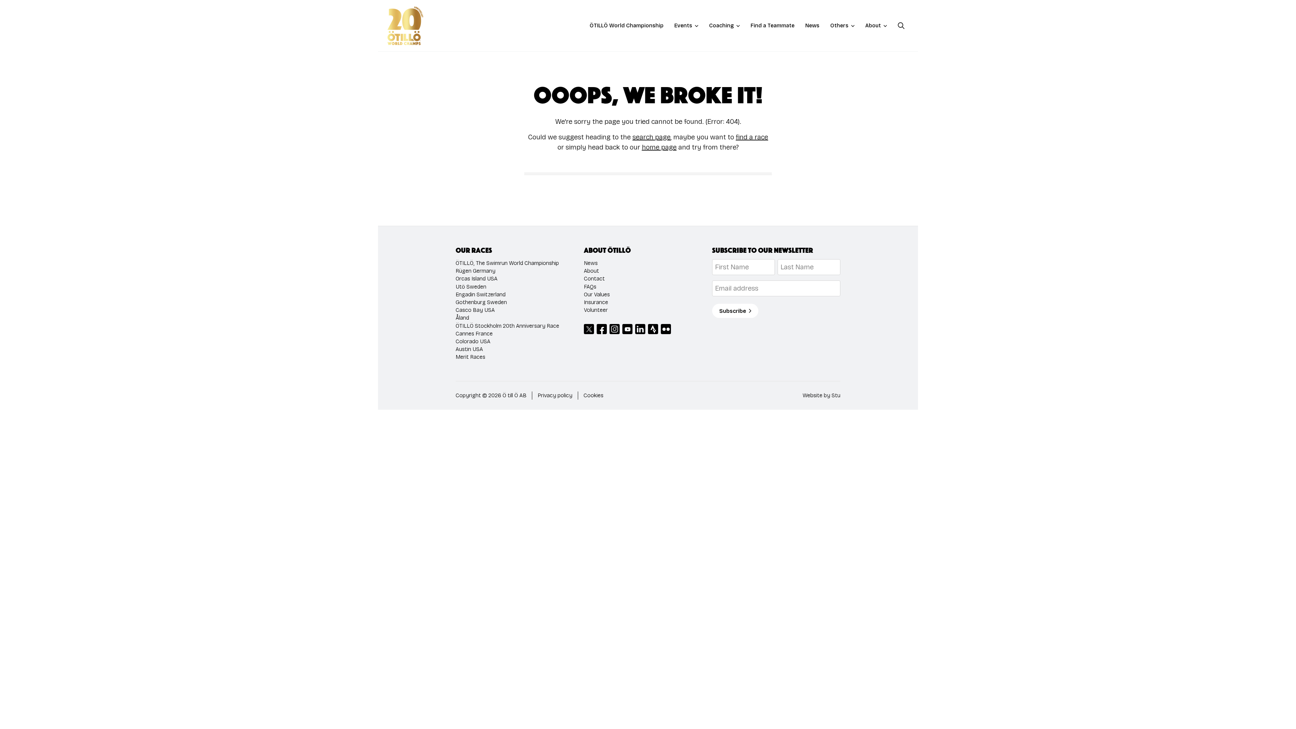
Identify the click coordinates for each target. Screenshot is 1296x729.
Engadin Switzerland (481, 294)
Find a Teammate (772, 25)
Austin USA (469, 349)
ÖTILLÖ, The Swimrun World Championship (507, 263)
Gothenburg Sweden (481, 302)
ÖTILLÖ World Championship (627, 25)
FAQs (590, 287)
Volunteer (596, 310)
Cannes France (474, 333)
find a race (752, 137)
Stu (836, 395)
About (873, 25)
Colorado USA (473, 341)
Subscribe (732, 311)
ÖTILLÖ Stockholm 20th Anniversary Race (507, 326)
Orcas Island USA (476, 278)
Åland (462, 318)
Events (683, 25)
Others (839, 25)
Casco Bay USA (475, 310)
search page (651, 137)
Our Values (597, 294)
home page (659, 147)
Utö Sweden (471, 287)
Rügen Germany (475, 271)
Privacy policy (555, 395)
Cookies (593, 395)
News (812, 25)
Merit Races (470, 357)
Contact (594, 278)
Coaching (721, 25)
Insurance (596, 302)
